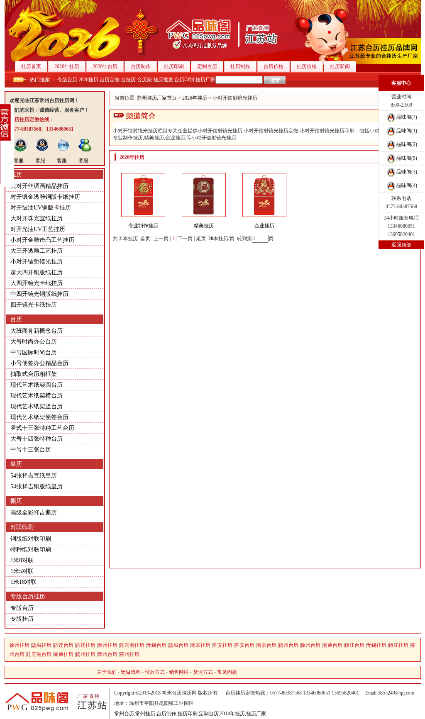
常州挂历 (145, 714)
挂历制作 (240, 66)
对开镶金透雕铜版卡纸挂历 (45, 197)
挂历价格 (307, 66)
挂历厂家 (205, 80)
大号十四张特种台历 (36, 439)
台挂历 (128, 80)
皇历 (16, 464)
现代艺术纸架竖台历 (36, 406)
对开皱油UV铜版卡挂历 (40, 208)
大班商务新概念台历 (36, 331)
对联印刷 (22, 527)
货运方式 (203, 672)
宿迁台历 (63, 645)
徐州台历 (310, 645)
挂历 (16, 174)
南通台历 (332, 645)
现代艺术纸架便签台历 (39, 417)
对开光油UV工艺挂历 (37, 229)
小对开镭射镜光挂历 (36, 261)
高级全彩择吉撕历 (33, 512)
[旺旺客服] (63, 150)
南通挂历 (63, 654)
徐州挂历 (19, 645)
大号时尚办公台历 (33, 342)
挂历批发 (163, 80)
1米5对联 (22, 571)
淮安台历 (244, 645)
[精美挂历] (204, 215)
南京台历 (266, 645)
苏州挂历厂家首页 (157, 98)
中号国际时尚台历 (33, 352)
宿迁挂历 (85, 645)
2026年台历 (105, 66)
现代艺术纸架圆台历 (36, 385)
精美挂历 (204, 226)
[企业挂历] (264, 215)
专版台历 (67, 80)
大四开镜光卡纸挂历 (36, 283)
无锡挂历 (376, 645)
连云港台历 (39, 654)
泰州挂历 (107, 645)
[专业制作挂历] (143, 215)
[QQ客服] (20, 150)
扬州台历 (288, 645)
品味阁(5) (406, 158)
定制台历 (207, 66)
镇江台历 (354, 645)
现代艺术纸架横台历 (36, 395)
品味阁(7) (406, 117)
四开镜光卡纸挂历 (33, 305)
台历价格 (273, 66)
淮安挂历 (222, 645)
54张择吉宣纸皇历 (33, 476)
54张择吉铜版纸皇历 (36, 486)
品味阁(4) (406, 185)
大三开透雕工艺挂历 (36, 251)
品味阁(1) (406, 131)
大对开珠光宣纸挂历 (36, 218)
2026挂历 (88, 80)
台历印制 (184, 80)
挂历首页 (31, 66)
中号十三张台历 (30, 449)
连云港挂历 (132, 645)
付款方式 (155, 672)
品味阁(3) (406, 172)
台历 (16, 319)
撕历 (16, 501)
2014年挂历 (232, 714)
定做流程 (131, 672)
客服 (19, 160)
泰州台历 (107, 654)
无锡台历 (156, 645)
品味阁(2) (406, 144)
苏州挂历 (129, 654)
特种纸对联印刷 (30, 549)
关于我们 (107, 672)
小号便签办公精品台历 (39, 363)
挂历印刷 (174, 66)
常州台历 (124, 714)
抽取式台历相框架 (33, 374)
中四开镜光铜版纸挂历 (39, 294)
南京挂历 (200, 645)
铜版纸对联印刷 (30, 539)
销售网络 (179, 672)
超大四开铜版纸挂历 (36, 272)
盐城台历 (178, 645)
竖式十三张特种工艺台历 (42, 428)
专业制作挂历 (143, 226)
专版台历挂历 (27, 596)
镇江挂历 (398, 645)
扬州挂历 (85, 654)
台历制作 (141, 66)
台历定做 (110, 80)
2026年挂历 (66, 66)
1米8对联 (22, 560)
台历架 (144, 80)
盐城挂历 (41, 645)
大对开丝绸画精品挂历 (39, 186)
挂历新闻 (340, 66)
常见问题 (227, 672)
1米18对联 (23, 582)
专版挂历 (22, 619)
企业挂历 (264, 226)
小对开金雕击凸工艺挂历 (42, 240)
